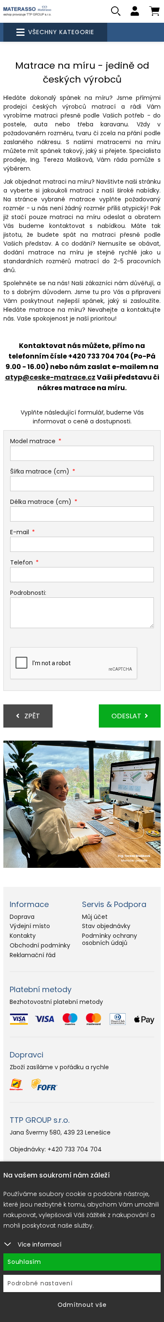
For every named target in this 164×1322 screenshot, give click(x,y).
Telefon (21, 562)
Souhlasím (24, 1262)
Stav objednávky (106, 926)
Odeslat (126, 716)
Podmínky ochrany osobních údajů (109, 939)
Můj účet (95, 917)
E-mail (19, 532)
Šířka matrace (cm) (39, 471)
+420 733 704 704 (75, 1149)
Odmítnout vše (82, 1305)
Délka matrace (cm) (40, 502)
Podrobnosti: (28, 593)
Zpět (31, 716)
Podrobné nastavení (40, 1283)
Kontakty (23, 935)
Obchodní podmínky (40, 945)
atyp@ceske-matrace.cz (50, 377)
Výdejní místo (30, 926)
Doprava (22, 917)
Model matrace (33, 441)
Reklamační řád (33, 955)
